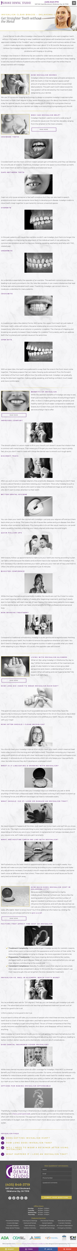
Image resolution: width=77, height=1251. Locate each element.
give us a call (37, 913)
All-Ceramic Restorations (64, 1225)
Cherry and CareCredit (21, 1114)
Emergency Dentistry (64, 1228)
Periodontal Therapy (47, 1220)
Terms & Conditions (38, 1243)
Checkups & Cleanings (30, 1220)
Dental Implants (47, 1223)
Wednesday (32, 1212)
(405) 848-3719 (52, 2)
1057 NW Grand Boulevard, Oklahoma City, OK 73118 (51, 4)
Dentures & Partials (30, 1223)
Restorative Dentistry (64, 1220)
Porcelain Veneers (12, 1225)
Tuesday (31, 1210)
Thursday (31, 1214)
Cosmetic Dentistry (64, 1223)
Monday (31, 1208)
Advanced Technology (47, 1228)
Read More (44, 129)
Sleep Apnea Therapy (13, 1228)
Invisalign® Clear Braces (47, 1225)
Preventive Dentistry (12, 1220)
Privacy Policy (26, 1243)
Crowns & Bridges (12, 1223)
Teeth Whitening (29, 1225)
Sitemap (18, 1243)
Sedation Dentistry (30, 1228)
